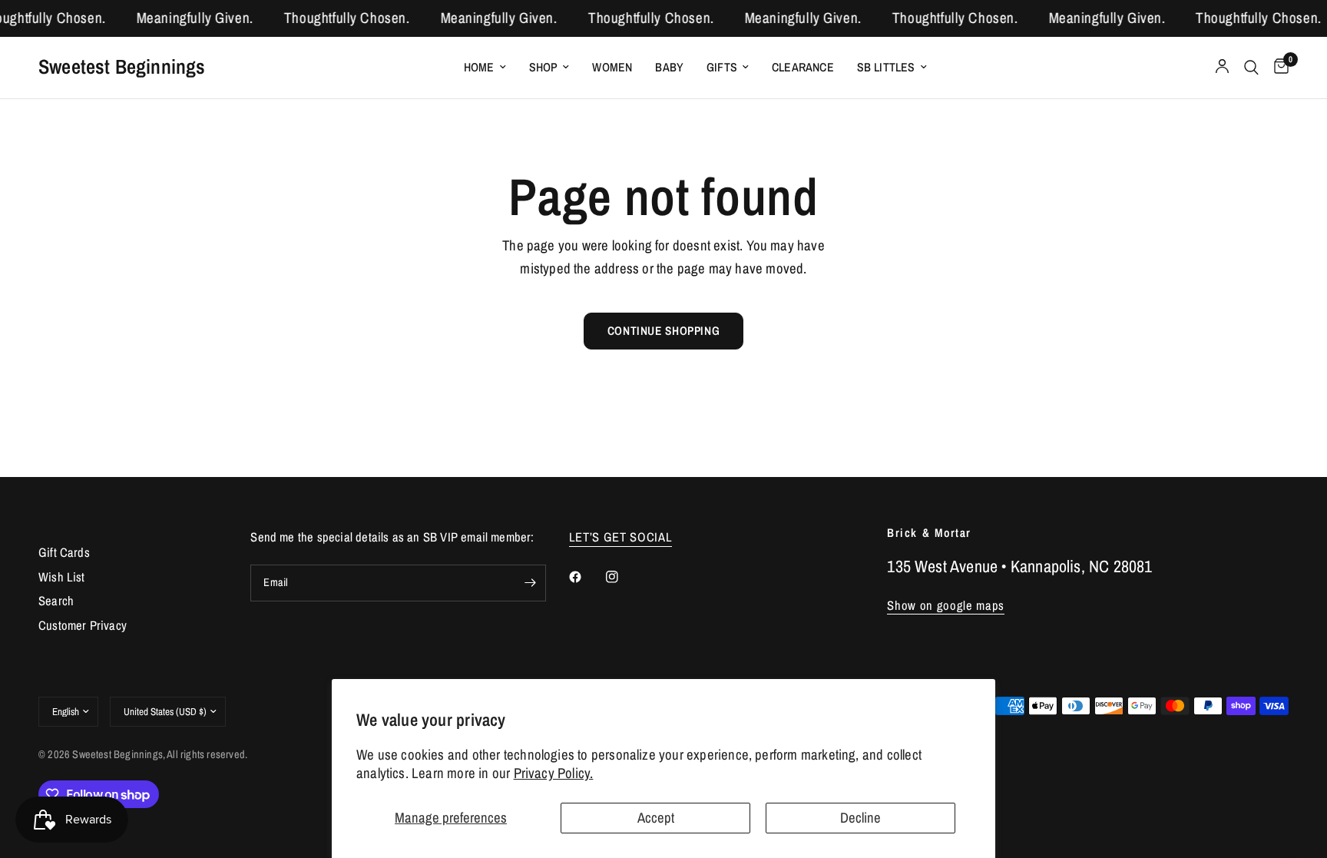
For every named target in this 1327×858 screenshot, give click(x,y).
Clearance (803, 67)
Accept (655, 817)
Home (479, 67)
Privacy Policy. (554, 773)
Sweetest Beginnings (122, 67)
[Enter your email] (530, 583)
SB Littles (886, 67)
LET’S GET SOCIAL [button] (621, 537)
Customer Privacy (82, 625)
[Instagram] (623, 577)
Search (56, 600)
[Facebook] (586, 577)
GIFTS (722, 67)
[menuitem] (485, 67)
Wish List (61, 576)
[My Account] (1222, 67)
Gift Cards (64, 552)
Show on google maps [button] (945, 605)
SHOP (543, 67)
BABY (669, 67)
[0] (1277, 67)
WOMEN (612, 67)
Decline (860, 817)
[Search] (1251, 67)
